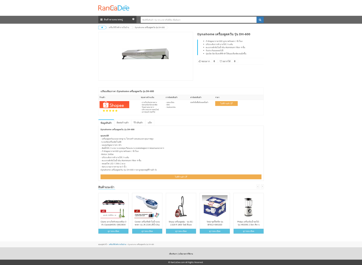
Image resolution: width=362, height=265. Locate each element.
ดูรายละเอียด (113, 231)
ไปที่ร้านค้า (225, 103)
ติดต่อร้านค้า (123, 122)
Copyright (163, 262)
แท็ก (150, 122)
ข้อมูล (106, 122)
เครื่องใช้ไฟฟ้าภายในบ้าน (119, 27)
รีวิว (138, 122)
